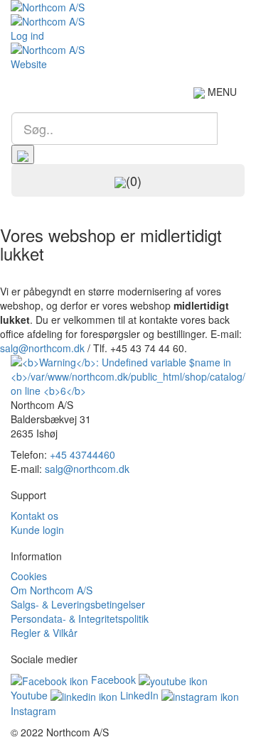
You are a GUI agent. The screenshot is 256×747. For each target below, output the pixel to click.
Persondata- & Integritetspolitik (80, 618)
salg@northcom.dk (42, 348)
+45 (82, 454)
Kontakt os (34, 515)
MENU (221, 91)
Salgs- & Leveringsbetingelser (78, 604)
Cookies (29, 576)
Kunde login (37, 530)
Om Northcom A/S (51, 590)
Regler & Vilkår (44, 633)
